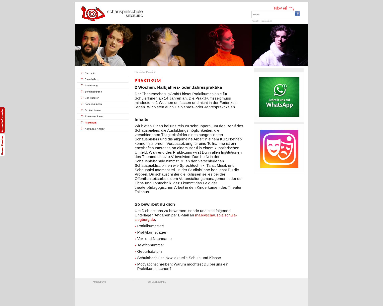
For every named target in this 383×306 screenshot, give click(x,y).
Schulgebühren (93, 91)
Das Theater (92, 98)
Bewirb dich (91, 79)
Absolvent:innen (94, 116)
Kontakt (255, 21)
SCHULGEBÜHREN (157, 282)
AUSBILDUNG (99, 282)
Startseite (90, 73)
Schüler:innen (93, 110)
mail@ (200, 215)
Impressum (266, 21)
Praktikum (91, 122)
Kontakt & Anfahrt (95, 128)
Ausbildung (91, 85)
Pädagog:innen (93, 104)
